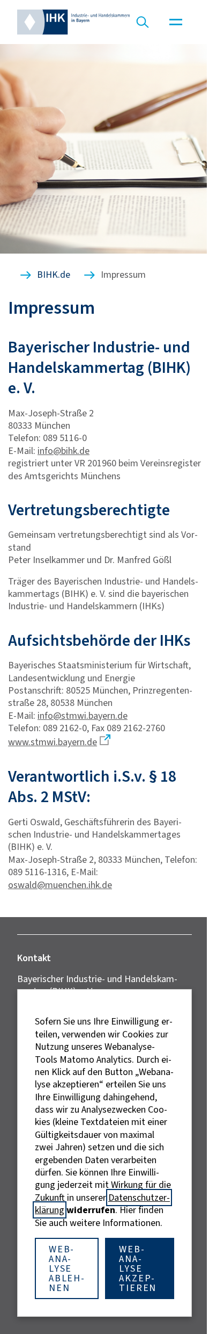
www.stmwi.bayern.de (52, 741)
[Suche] (142, 22)
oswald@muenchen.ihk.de (60, 884)
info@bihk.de (63, 450)
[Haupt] (176, 22)
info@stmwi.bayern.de (83, 715)
